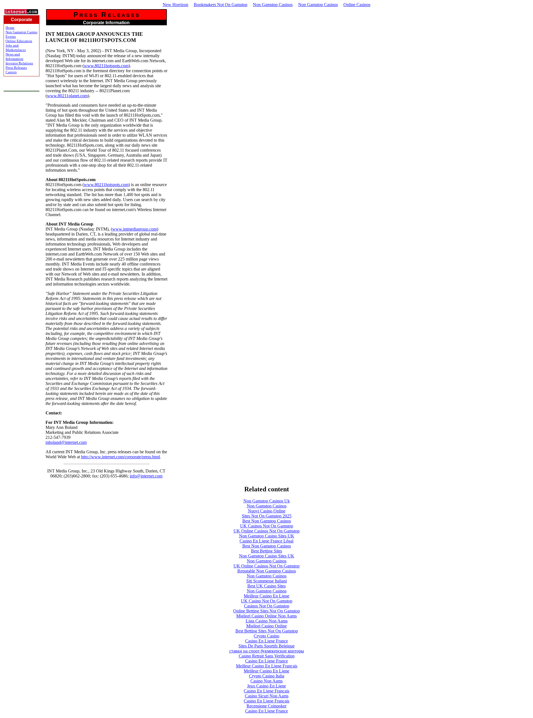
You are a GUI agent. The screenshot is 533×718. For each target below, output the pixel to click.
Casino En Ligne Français (266, 691)
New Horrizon (175, 4)
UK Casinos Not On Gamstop (266, 526)
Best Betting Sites (266, 551)
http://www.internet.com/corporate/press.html (120, 456)
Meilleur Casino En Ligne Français (266, 666)
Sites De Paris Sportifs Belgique (266, 646)
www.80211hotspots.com (106, 65)
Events (11, 36)
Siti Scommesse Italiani (266, 581)
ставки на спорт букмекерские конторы (266, 651)
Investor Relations (19, 63)
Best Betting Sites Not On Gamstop (266, 631)
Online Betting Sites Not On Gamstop (266, 611)
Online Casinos (356, 4)
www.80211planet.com (67, 95)
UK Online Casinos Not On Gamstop (266, 531)
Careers (11, 72)
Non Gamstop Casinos (273, 4)
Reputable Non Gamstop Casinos (266, 571)
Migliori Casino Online (266, 626)
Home (10, 28)
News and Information (14, 56)
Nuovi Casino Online (266, 511)
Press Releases (16, 68)
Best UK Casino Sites (266, 586)
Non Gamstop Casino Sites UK (266, 536)
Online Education (19, 41)
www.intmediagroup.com (134, 229)
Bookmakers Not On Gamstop (220, 4)
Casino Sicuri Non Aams (266, 696)
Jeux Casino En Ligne (266, 686)
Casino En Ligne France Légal (266, 541)
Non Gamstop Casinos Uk (266, 501)
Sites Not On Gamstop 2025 (266, 516)
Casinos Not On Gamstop (266, 606)
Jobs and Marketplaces (16, 47)
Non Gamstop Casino (21, 32)
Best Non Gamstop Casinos (266, 521)
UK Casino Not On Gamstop (266, 601)
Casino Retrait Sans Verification (267, 656)
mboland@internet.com (66, 442)
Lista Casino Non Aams (267, 621)
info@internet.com (146, 476)
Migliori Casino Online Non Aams (266, 616)
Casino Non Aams (266, 681)
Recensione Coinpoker (266, 706)
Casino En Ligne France (266, 641)
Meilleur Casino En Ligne (266, 596)
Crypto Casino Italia (266, 676)
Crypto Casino (266, 636)
